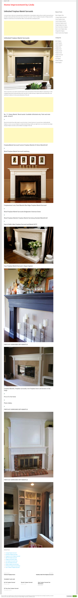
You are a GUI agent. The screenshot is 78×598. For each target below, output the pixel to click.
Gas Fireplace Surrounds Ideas (12, 561)
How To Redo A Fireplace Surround (12, 567)
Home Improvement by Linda (19, 4)
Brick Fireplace (58, 41)
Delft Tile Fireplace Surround (11, 557)
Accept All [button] (74, 596)
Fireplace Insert (58, 48)
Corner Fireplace (58, 43)
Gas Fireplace (58, 58)
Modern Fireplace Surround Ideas (12, 564)
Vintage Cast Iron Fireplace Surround (13, 556)
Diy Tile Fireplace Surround (9, 582)
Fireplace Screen (58, 52)
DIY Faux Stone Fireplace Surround (11, 588)
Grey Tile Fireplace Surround (11, 562)
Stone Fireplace (58, 62)
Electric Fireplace (58, 45)
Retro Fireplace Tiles (59, 15)
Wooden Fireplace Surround (26, 582)
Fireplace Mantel (58, 50)
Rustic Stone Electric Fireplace (61, 27)
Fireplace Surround (59, 54)
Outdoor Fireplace (59, 60)
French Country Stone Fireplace (61, 32)
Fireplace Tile (58, 56)
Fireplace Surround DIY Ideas (11, 559)
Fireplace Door (58, 47)
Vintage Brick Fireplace (59, 31)
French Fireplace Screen (60, 19)
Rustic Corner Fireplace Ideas (61, 29)
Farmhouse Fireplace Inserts (61, 23)
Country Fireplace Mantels (60, 21)
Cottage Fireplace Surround (11, 552)
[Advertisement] (28, 28)
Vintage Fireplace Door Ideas (61, 25)
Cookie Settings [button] (69, 596)
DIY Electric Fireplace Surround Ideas (13, 565)
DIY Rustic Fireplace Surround (11, 554)
